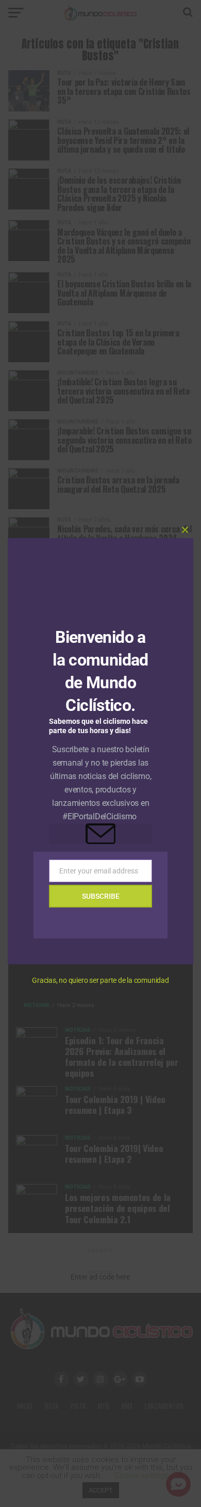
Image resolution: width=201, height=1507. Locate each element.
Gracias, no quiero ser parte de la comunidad (100, 980)
